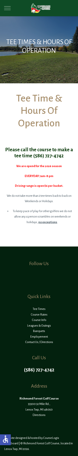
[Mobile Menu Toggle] (7, 8)
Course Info (39, 320)
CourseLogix (51, 438)
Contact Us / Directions (39, 342)
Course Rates (39, 314)
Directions (39, 415)
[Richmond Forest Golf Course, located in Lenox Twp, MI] (40, 8)
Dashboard (11, 443)
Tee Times (39, 309)
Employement (39, 336)
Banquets (39, 331)
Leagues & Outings (39, 325)
